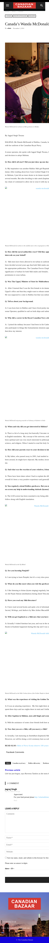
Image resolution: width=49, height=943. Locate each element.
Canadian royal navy (19, 763)
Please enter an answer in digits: (16, 863)
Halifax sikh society (34, 763)
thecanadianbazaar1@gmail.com (18, 928)
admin (9, 28)
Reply (15, 800)
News (14, 11)
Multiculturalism (20, 16)
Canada (20, 11)
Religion (32, 16)
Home (7, 11)
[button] (41, 5)
